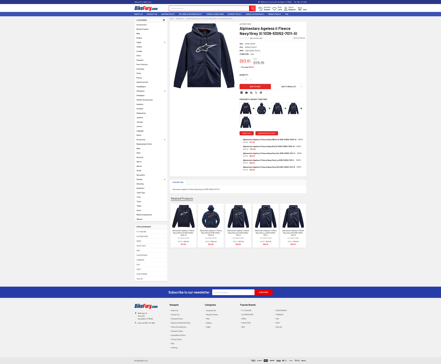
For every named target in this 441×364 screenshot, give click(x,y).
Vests (139, 210)
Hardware (140, 91)
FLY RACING (141, 231)
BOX (138, 250)
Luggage (140, 131)
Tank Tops (141, 193)
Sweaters (140, 188)
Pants (139, 135)
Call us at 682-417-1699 (146, 323)
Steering (140, 184)
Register (292, 9)
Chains (139, 47)
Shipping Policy (168, 14)
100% (139, 269)
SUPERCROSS (142, 255)
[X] (256, 93)
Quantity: (244, 75)
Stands (139, 179)
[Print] (251, 93)
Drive (139, 56)
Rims (138, 148)
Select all (246, 133)
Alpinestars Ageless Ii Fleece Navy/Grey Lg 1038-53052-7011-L (266, 232)
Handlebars (141, 87)
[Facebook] (242, 93)
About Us (138, 14)
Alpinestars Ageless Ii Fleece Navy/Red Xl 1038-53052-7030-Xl (211, 232)
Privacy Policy (274, 14)
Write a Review (299, 38)
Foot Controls (142, 64)
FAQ (286, 14)
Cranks (139, 51)
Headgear (141, 95)
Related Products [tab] (182, 198)
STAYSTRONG (142, 274)
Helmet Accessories (145, 100)
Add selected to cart (266, 133)
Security (140, 157)
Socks (139, 170)
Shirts (139, 162)
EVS (138, 264)
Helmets (140, 104)
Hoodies (140, 109)
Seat (138, 153)
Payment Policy (234, 14)
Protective (141, 140)
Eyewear (140, 60)
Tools (139, 201)
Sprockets (141, 175)
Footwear (140, 69)
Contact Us (152, 14)
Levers (139, 126)
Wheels (139, 219)
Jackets (140, 117)
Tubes (139, 206)
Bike (138, 33)
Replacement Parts (144, 144)
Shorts (139, 166)
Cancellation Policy (255, 14)
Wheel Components (144, 215)
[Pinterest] (261, 93)
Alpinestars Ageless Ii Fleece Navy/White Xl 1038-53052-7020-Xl (183, 232)
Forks (139, 73)
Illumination (141, 113)
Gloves (139, 78)
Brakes (139, 38)
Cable (139, 42)
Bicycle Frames (142, 29)
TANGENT (140, 260)
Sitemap (174, 347)
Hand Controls (142, 82)
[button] (288, 86)
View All (140, 279)
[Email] (246, 93)
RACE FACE (141, 246)
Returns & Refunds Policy (190, 14)
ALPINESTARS (142, 236)
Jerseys (140, 122)
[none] (204, 56)
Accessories (142, 25)
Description (178, 182)
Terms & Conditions (215, 14)
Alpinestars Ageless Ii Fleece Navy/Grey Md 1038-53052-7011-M (293, 232)
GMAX (139, 241)
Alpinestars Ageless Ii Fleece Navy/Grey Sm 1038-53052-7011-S (238, 232)
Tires (139, 197)
